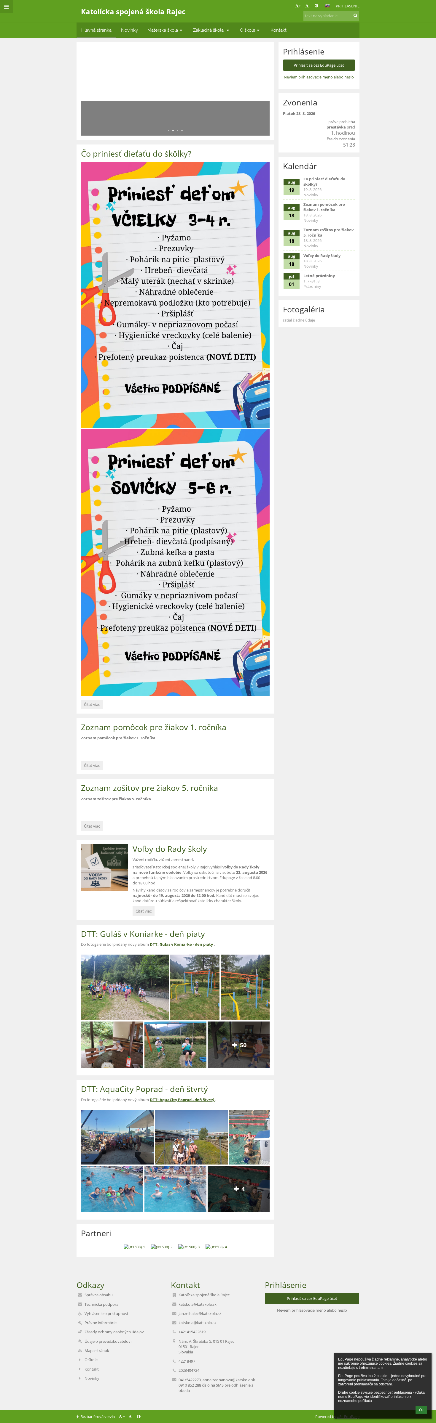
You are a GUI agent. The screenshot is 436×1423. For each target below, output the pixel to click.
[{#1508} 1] (134, 1246)
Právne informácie (101, 1322)
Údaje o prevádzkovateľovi (108, 1341)
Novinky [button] (129, 30)
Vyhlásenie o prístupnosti (107, 1313)
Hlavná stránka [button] (96, 30)
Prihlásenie (347, 6)
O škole (91, 1359)
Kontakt (92, 1369)
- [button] (309, 5)
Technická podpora (101, 1304)
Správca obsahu (99, 1294)
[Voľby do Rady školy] (104, 867)
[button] (316, 5)
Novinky (92, 1378)
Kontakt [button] (278, 30)
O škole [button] (247, 30)
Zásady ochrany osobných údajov (114, 1331)
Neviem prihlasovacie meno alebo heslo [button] (319, 77)
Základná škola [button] (209, 30)
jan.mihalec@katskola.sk (200, 1313)
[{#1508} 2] (161, 1246)
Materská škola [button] (162, 30)
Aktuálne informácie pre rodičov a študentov (151, 109)
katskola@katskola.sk (198, 1304)
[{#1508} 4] (216, 1246)
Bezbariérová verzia (97, 1416)
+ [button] (300, 5)
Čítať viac (92, 705)
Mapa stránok (97, 1350)
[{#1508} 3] (189, 1246)
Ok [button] (421, 1410)
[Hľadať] (355, 15)
